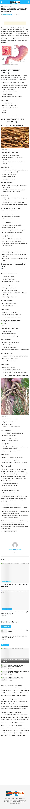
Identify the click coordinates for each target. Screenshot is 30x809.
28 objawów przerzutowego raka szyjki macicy (14, 659)
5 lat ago (10, 633)
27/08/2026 (5, 661)
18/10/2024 (17, 14)
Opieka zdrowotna (6, 581)
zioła (15, 531)
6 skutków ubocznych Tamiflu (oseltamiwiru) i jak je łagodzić (15, 678)
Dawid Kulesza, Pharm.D (7, 14)
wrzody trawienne (8, 531)
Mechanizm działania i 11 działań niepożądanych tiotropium (16, 665)
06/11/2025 (4, 615)
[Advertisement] (15, 18)
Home (2, 6)
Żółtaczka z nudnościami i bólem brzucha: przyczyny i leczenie (15, 690)
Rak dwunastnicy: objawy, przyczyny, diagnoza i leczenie (13, 695)
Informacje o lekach (8, 6)
